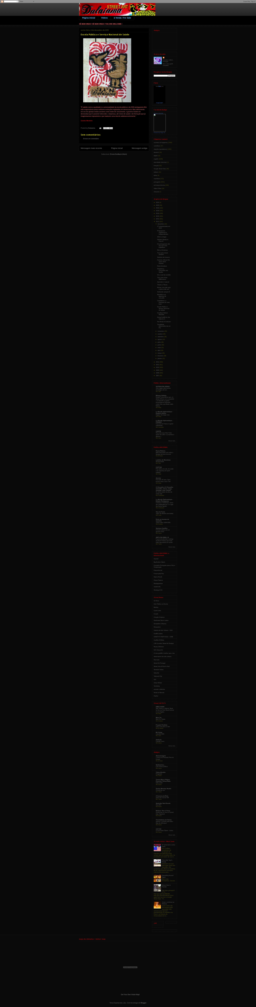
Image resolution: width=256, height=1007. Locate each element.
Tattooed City (158, 676)
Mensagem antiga (139, 148)
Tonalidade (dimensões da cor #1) (163, 326)
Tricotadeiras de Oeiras (164, 820)
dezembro (161, 224)
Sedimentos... (160, 765)
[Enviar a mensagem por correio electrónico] (100, 128)
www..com (159, 86)
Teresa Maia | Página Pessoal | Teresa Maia (163, 780)
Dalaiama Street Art (158, 113)
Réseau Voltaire (161, 395)
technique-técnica (159, 185)
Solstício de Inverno (163, 257)
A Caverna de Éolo (162, 796)
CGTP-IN (159, 467)
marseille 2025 (160, 734)
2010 (158, 367)
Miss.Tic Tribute (160, 719)
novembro (161, 331)
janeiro (160, 358)
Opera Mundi (158, 577)
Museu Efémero (159, 646)
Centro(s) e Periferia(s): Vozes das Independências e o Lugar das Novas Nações (164, 504)
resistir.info (157, 586)
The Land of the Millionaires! (162, 278)
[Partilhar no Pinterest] (112, 128)
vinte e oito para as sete (163, 726)
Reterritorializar (162, 266)
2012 (158, 362)
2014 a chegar (161, 237)
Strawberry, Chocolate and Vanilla (162, 270)
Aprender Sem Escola (163, 803)
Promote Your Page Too (159, 132)
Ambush (159, 739)
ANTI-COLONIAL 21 (162, 537)
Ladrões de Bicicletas (163, 460)
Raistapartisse (158, 583)
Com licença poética (162, 766)
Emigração (159, 774)
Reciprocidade (160, 461)
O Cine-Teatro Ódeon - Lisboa (164, 830)
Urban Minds (158, 683)
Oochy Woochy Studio (163, 788)
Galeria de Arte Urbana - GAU (163, 630)
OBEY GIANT (160, 707)
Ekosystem (157, 627)
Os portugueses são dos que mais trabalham (163, 245)
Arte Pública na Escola (161, 604)
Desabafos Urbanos (160, 623)
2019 (158, 208)
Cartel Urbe (157, 610)
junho (160, 345)
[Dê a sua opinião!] (106, 128)
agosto (160, 339)
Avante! (156, 559)
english (156, 159)
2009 (158, 370)
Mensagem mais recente (91, 148)
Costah (156, 614)
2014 (158, 219)
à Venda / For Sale (122, 18)
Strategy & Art (158, 590)
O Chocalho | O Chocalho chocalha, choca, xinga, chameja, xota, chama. (164, 488)
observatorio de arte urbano (162, 656)
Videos (104, 18)
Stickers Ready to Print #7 (162, 240)
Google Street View (160, 169)
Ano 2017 (158, 805)
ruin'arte (158, 829)
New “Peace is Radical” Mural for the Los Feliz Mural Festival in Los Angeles (165, 710)
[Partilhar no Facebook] (110, 128)
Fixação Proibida (161, 725)
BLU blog (159, 732)
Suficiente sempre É (163, 292)
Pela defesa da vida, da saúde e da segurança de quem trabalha (164, 470)
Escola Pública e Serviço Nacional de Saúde (163, 308)
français (156, 165)
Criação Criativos (159, 617)
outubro (160, 334)
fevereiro (161, 356)
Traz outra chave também (162, 253)
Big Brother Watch (159, 562)
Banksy (156, 607)
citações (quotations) (160, 149)
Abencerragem (161, 756)
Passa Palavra (160, 451)
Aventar (158, 478)
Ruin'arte (156, 660)
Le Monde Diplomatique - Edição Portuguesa (164, 500)
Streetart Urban (159, 669)
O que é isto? (159, 102)
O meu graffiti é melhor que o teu (164, 653)
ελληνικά (156, 192)
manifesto (157, 178)
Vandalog (157, 686)
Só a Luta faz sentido (164, 275)
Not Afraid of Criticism (164, 321)
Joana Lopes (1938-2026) (163, 522)
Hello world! (159, 783)
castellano (157, 146)
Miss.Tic (159, 717)
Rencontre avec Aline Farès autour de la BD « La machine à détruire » (165, 434)
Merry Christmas (162, 250)
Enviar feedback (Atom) (118, 154)
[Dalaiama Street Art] (160, 131)
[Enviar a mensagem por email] (104, 128)
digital (155, 155)
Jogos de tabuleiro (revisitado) (164, 513)
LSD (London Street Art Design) (164, 643)
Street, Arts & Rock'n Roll (162, 666)
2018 (158, 210)
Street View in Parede (166, 886)
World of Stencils (159, 692)
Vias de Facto (160, 512)
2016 (158, 213)
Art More (156, 601)
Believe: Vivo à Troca (163, 810)
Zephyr (156, 696)
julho (159, 342)
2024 (158, 202)
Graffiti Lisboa (158, 633)
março (160, 353)
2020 (158, 205)
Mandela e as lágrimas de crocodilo (161, 296)
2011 (157, 364)
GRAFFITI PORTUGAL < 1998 (163, 637)
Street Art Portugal (159, 663)
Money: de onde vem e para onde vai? (164, 288)
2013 (158, 221)
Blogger (143, 1003)
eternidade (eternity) (160, 162)
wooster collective (159, 689)
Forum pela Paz (159, 573)
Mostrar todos (171, 440)
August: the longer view (162, 415)
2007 (158, 375)
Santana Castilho (162, 528)
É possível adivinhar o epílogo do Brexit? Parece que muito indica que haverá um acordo (164, 540)
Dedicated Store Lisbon (161, 620)
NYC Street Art (158, 650)
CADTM (158, 431)
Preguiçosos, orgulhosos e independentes (162, 232)
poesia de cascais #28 (162, 797)
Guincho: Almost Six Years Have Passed (163, 261)
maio (159, 347)
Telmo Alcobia (160, 772)
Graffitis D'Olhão (159, 640)
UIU (155, 679)
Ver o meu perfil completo (168, 64)
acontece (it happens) (161, 142)
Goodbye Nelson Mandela (162, 313)
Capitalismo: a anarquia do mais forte (163, 302)
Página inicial (88, 18)
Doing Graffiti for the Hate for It (163, 318)
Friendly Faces (160, 741)
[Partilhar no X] (108, 128)
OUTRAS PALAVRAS (163, 386)
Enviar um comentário (91, 139)
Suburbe (156, 673)
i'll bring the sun (160, 790)
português (157, 182)
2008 (158, 373)
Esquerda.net (158, 570)
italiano (156, 172)
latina (155, 175)
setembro (161, 336)
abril (159, 350)
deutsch (156, 152)
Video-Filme (157, 188)
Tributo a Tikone (162, 285)
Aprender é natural (163, 282)
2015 (158, 216)
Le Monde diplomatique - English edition (164, 412)
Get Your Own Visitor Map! (130, 994)
